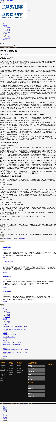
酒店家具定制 (10, 0)
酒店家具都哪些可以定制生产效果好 (11, 344)
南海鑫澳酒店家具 (8, 238)
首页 (1, 47)
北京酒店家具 (3, 0)
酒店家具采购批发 (7, 291)
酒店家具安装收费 (7, 276)
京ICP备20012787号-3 (27, 403)
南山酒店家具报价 (7, 247)
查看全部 (2, 358)
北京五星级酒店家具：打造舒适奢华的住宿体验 (14, 329)
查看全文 (5, 257)
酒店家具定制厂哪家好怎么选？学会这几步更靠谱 (15, 352)
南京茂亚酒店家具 (20, 238)
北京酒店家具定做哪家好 (9, 337)
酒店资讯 (5, 47)
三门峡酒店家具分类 (8, 261)
